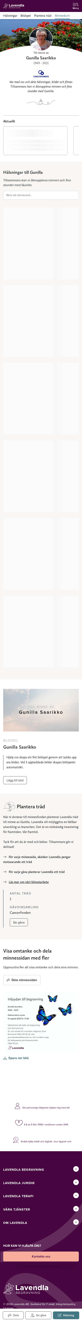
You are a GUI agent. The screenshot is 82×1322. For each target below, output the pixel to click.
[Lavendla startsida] (14, 6)
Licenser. (8, 1308)
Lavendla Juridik (19, 1183)
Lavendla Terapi (18, 1196)
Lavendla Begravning (23, 1169)
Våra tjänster (16, 1209)
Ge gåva (18, 922)
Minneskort (62, 16)
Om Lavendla (15, 1222)
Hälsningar (10, 16)
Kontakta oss (41, 1256)
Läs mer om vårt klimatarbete (29, 882)
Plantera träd (43, 16)
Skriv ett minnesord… (19, 195)
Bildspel (25, 16)
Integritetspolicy (65, 1304)
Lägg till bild (15, 780)
